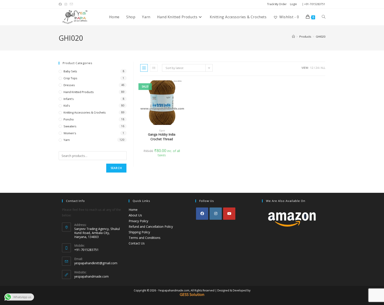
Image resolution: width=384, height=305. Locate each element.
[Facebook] (202, 213)
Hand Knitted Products (79, 92)
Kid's (67, 106)
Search (116, 168)
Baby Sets (70, 71)
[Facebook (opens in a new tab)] (61, 4)
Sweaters (70, 126)
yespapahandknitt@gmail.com (95, 263)
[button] (181, 99)
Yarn (162, 130)
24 (317, 68)
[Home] (293, 37)
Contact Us (137, 243)
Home (133, 209)
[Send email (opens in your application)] (71, 4)
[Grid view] (144, 68)
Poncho (69, 119)
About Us (135, 215)
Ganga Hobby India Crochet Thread (161, 136)
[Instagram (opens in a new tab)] (65, 4)
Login (293, 4)
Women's (70, 133)
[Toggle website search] (323, 17)
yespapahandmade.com (91, 276)
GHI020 (320, 37)
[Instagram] (216, 213)
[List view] (154, 68)
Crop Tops (70, 78)
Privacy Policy (138, 221)
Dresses (69, 85)
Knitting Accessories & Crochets (85, 112)
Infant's (69, 99)
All (323, 68)
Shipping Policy (139, 232)
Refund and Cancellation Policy (151, 226)
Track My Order (277, 4)
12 (311, 68)
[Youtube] (229, 213)
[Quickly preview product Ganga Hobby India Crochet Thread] (181, 88)
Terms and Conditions (144, 238)
